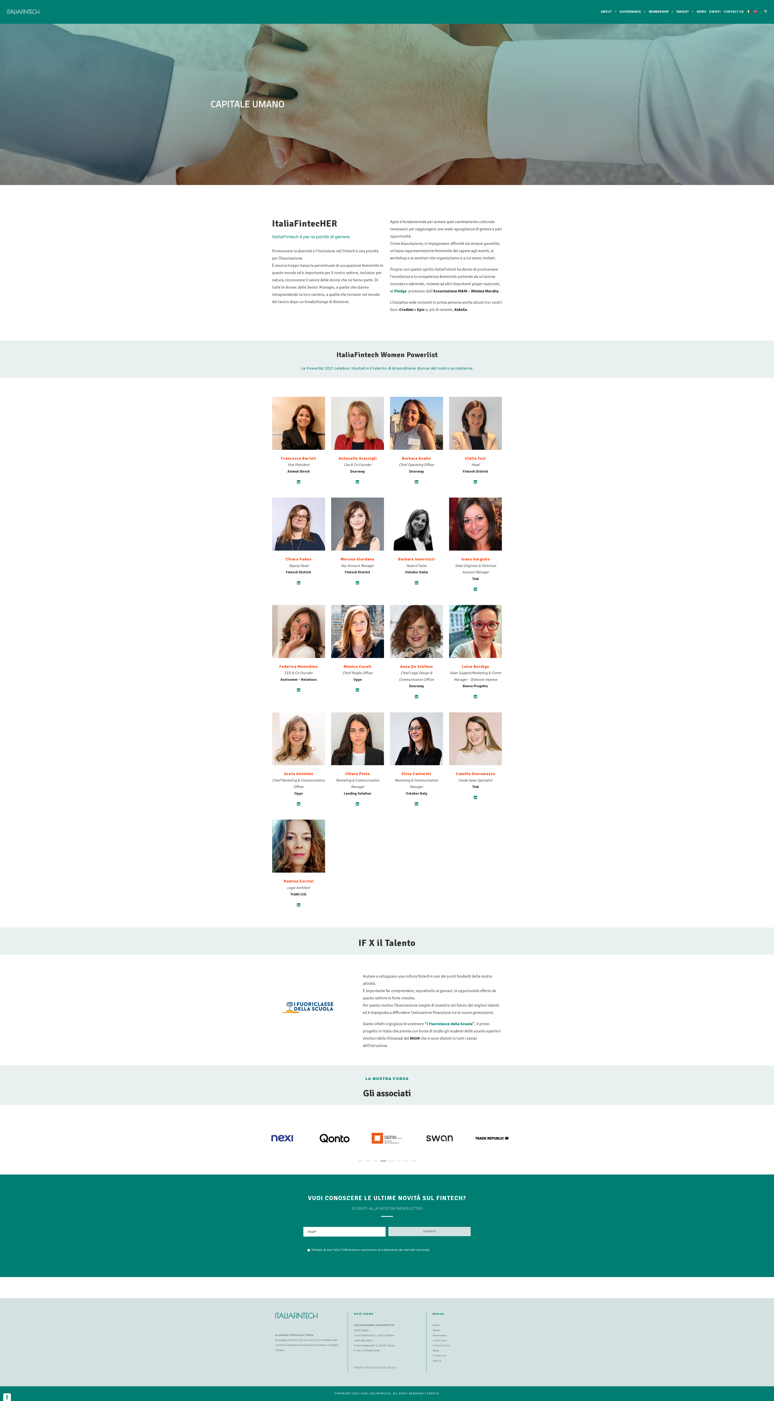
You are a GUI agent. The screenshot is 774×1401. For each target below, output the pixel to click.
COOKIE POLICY (386, 1367)
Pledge (400, 291)
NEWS (701, 11)
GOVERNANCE (630, 11)
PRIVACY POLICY (364, 1367)
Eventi (714, 11)
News (436, 1350)
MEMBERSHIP (659, 11)
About (436, 1330)
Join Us (437, 1361)
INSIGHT (682, 11)
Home (436, 1325)
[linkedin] (298, 482)
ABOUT (606, 11)
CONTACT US (734, 11)
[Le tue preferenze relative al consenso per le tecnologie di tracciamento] (7, 1397)
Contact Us (439, 1355)
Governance (440, 1335)
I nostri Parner (441, 1345)
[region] (387, 104)
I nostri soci (440, 1340)
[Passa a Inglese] (755, 16)
